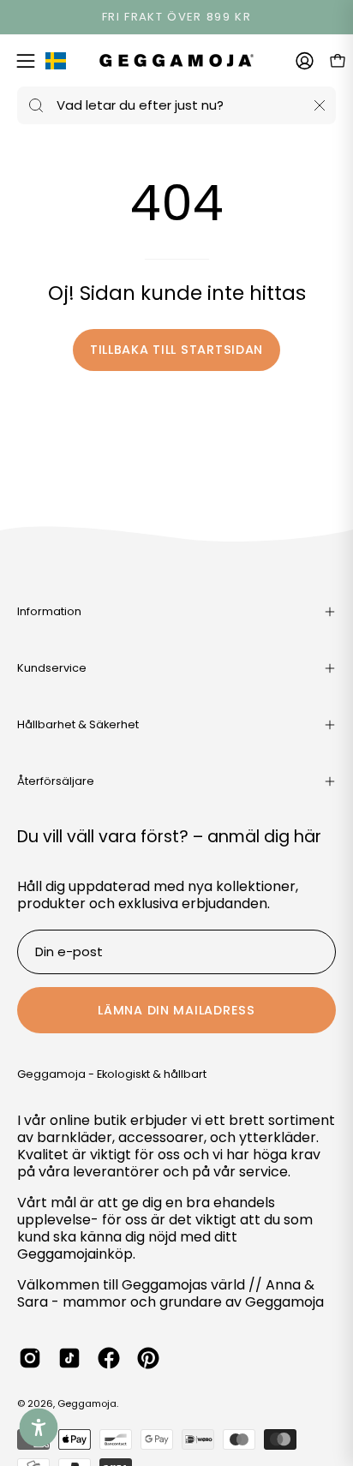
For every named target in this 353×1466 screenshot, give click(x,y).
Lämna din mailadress (176, 1010)
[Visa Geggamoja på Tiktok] (69, 1358)
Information (49, 611)
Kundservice (52, 668)
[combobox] (176, 105)
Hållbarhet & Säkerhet (78, 724)
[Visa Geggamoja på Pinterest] (148, 1358)
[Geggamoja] (176, 60)
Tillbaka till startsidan (176, 349)
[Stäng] (319, 105)
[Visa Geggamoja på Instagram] (30, 1358)
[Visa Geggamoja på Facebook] (109, 1358)
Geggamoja (87, 1403)
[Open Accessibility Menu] (39, 1428)
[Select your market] (55, 64)
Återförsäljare (55, 781)
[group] (176, 17)
